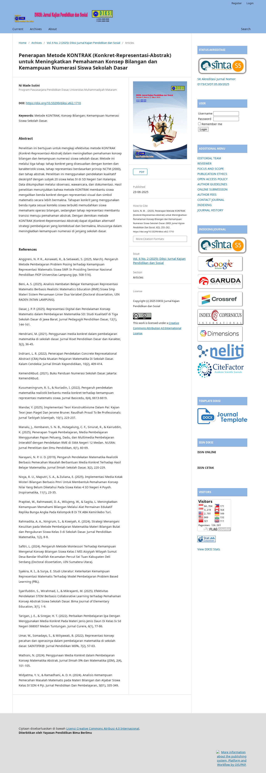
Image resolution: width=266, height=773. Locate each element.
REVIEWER (204, 163)
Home (22, 43)
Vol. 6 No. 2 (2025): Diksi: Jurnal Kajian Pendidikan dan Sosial (83, 43)
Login (250, 3)
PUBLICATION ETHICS (212, 174)
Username (205, 113)
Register (237, 3)
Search (245, 29)
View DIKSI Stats (208, 549)
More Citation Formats (150, 239)
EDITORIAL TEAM (209, 158)
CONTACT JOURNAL (210, 200)
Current (17, 29)
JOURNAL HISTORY (210, 210)
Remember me (212, 124)
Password (204, 119)
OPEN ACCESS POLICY (212, 179)
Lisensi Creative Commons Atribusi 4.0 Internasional (102, 728)
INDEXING (204, 205)
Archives (36, 29)
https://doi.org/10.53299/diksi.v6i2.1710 (53, 103)
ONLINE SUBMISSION (212, 189)
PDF (141, 172)
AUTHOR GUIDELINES (212, 184)
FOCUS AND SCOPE (210, 169)
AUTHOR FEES (207, 195)
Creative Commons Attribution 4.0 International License (157, 328)
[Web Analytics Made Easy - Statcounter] (206, 541)
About (52, 29)
